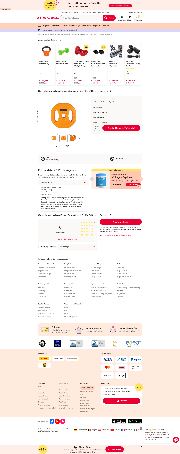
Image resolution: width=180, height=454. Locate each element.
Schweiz (117, 430)
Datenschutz (84, 400)
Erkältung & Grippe (44, 274)
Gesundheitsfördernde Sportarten (67, 34)
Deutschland (82, 430)
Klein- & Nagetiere (70, 317)
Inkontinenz (120, 291)
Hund (66, 308)
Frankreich (129, 430)
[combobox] (97, 128)
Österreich (105, 430)
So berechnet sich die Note (67, 239)
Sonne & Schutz (96, 274)
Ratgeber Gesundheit (124, 277)
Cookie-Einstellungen (87, 409)
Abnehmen (41, 288)
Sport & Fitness (49, 34)
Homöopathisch (69, 294)
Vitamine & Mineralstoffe (46, 268)
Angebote (96, 26)
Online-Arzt (84, 12)
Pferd (66, 314)
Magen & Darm (43, 271)
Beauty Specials (96, 277)
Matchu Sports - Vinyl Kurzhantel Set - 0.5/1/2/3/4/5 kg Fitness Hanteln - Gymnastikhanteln (81, 64)
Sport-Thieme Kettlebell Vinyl (44, 63)
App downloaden (114, 449)
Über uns (139, 12)
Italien (140, 430)
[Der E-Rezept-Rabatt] (76, 30)
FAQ (39, 387)
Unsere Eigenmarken (66, 408)
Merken (60, 146)
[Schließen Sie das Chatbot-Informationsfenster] (141, 428)
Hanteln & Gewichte (106, 34)
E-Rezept (41, 402)
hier (93, 452)
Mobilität (120, 297)
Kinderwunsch (69, 274)
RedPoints (105, 26)
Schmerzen (42, 277)
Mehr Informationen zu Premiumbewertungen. (115, 235)
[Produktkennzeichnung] (58, 160)
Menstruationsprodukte (98, 291)
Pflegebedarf (121, 294)
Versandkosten (43, 396)
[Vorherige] (92, 179)
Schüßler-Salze (69, 297)
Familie (64, 26)
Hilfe (39, 390)
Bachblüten (68, 288)
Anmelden (123, 401)
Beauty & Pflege (74, 26)
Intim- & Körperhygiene (98, 288)
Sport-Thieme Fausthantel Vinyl (62, 63)
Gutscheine (92, 12)
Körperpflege (95, 271)
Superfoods (42, 297)
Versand (41, 393)
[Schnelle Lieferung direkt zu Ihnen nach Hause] (68, 332)
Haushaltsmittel (96, 297)
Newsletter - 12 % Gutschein (70, 12)
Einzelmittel (68, 291)
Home (40, 34)
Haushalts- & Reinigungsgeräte (101, 294)
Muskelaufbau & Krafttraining (88, 34)
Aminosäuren (42, 311)
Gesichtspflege (96, 268)
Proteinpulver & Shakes (46, 314)
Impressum (84, 412)
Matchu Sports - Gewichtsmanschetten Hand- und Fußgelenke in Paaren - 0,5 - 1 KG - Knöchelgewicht (98, 64)
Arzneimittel (56, 26)
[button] (63, 182)
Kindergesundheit (70, 268)
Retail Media (63, 393)
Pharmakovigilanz (44, 405)
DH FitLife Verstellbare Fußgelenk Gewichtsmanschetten (116, 64)
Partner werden (64, 399)
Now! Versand (43, 399)
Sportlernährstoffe (44, 308)
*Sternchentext (5, 9)
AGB (81, 394)
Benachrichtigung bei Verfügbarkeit (121, 128)
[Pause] (139, 186)
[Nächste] (141, 179)
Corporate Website (65, 390)
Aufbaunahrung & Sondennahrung (128, 288)
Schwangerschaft (70, 277)
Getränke (41, 294)
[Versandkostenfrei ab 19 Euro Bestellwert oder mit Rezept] (139, 331)
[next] (139, 64)
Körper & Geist (122, 274)
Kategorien (46, 26)
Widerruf (83, 397)
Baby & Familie (122, 271)
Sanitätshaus (86, 26)
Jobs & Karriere (64, 396)
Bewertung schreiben (121, 222)
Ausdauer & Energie (45, 317)
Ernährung (120, 268)
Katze (66, 311)
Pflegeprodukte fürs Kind (72, 271)
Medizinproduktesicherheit (47, 408)
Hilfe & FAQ (132, 12)
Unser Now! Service (103, 12)
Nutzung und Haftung (87, 391)
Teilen (70, 146)
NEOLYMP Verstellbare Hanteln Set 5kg (133, 64)
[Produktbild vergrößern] (64, 116)
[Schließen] (141, 446)
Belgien (94, 430)
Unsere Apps (63, 405)
